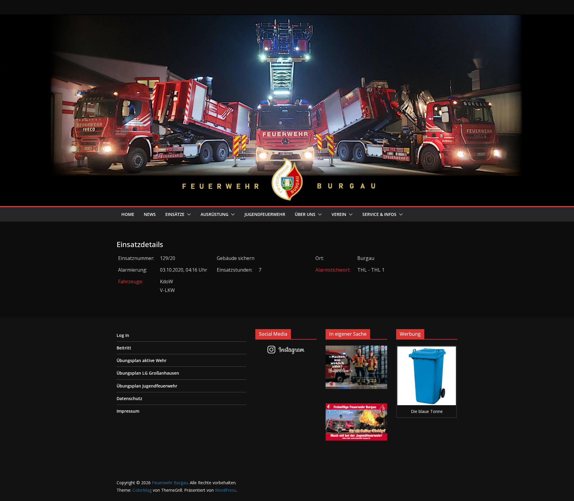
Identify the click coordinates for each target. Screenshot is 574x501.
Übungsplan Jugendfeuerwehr (147, 386)
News (150, 214)
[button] (187, 214)
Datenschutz (129, 398)
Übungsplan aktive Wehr (142, 360)
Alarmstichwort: (332, 270)
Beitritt (124, 348)
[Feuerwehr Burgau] (287, 18)
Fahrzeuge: (130, 281)
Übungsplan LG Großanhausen (148, 373)
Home (127, 214)
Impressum (128, 411)
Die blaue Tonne (427, 411)
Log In (123, 335)
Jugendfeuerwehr (265, 214)
